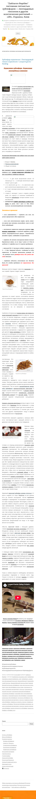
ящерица (14, 564)
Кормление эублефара (13, 68)
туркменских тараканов (26, 393)
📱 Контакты (5, 768)
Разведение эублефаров (9, 749)
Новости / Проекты (8, 743)
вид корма (30, 545)
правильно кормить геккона (26, 652)
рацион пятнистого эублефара (19, 708)
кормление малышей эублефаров (21, 691)
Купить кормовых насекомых (16, 622)
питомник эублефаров (24, 698)
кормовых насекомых (8, 128)
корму (32, 279)
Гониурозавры (6, 756)
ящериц (24, 577)
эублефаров (15, 197)
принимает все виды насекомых (16, 529)
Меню (18, 33)
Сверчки (10, 554)
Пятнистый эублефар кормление (22, 704)
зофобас (11, 137)
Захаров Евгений (22, 681)
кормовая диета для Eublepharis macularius (19, 656)
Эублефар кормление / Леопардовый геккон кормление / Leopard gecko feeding (17, 61)
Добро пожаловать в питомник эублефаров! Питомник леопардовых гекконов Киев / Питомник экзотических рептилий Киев (16, 785)
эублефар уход (11, 710)
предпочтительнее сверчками (22, 388)
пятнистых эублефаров (23, 88)
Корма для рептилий (7, 766)
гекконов (27, 430)
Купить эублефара (7, 735)
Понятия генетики (7, 739)
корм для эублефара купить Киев (14, 687)
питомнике (20, 624)
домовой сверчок (25, 130)
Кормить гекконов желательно (11, 403)
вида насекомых (15, 332)
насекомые (27, 90)
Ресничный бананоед (8, 760)
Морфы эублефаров (8, 741)
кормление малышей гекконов (23, 650)
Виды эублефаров (7, 737)
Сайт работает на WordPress (19, 787)
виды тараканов (10, 132)
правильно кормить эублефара (10, 654)
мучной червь (26, 134)
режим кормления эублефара (21, 172)
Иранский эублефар (7, 758)
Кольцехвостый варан (8, 751)
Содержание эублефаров (10, 745)
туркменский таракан (14, 134)
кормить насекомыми (17, 476)
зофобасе (23, 340)
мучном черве (13, 340)
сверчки (21, 325)
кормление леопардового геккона (14, 689)
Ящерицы (13, 405)
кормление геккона (7, 648)
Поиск (4, 721)
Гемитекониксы (6, 753)
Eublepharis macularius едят (9, 658)
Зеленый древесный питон (9, 762)
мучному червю (25, 533)
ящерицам (11, 562)
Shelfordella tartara (8, 395)
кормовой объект (22, 472)
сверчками (5, 369)
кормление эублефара (19, 648)
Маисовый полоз (6, 764)
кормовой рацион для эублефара (17, 695)
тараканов (27, 269)
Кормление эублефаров (9, 747)
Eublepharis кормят (19, 660)
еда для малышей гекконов (9, 652)
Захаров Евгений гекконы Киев (19, 683)
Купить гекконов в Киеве (10, 618)
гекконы (15, 101)
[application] (18, 636)
